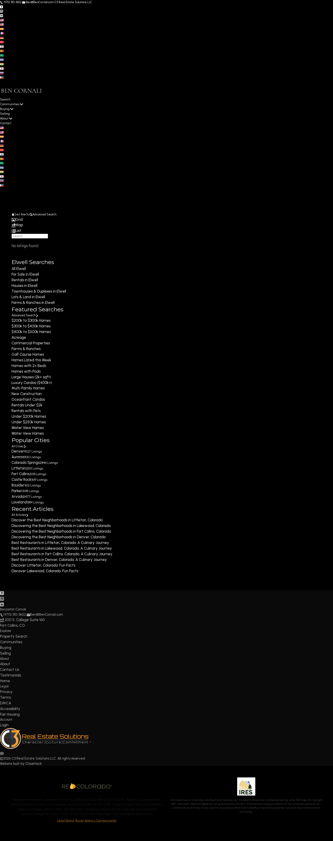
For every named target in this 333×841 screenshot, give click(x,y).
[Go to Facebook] (1, 6)
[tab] (166, 219)
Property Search (13, 636)
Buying (5, 109)
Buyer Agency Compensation (96, 820)
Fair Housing (10, 714)
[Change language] (3, 20)
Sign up (5, 81)
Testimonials (10, 675)
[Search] (13, 240)
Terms (5, 697)
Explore (5, 631)
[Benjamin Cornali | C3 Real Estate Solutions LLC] (45, 748)
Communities (9, 104)
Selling (5, 114)
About (4, 118)
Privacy (6, 691)
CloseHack (33, 764)
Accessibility (10, 708)
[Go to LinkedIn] (1, 15)
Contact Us (9, 669)
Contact (5, 123)
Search (5, 99)
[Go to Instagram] (1, 11)
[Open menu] (1, 194)
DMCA (5, 703)
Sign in (15, 81)
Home (5, 681)
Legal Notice (66, 820)
